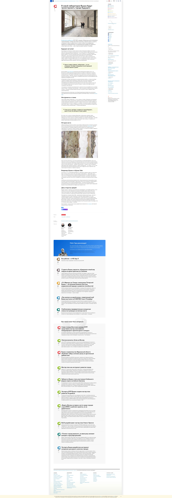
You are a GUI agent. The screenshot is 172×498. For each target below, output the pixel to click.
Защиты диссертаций (82, 478)
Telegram (110, 36)
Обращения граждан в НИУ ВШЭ (58, 481)
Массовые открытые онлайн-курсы (111, 477)
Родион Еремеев (70, 71)
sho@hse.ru (109, 73)
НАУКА (81, 472)
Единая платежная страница (57, 491)
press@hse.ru (110, 90)
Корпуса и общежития (56, 478)
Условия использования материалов (113, 93)
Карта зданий (110, 84)
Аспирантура (68, 481)
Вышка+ (68, 478)
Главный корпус (110, 44)
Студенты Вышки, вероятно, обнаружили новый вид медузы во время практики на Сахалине (78, 270)
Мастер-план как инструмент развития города (76, 367)
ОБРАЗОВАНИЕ (69, 472)
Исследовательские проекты (84, 475)
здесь (100, 496)
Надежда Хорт (90, 126)
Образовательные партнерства (71, 485)
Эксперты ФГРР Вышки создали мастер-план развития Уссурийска (75, 392)
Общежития (109, 69)
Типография (94, 477)
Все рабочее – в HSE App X (70, 259)
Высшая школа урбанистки (67, 40)
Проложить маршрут (111, 85)
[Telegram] (63, 207)
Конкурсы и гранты (82, 481)
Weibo (110, 38)
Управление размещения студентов (113, 70)
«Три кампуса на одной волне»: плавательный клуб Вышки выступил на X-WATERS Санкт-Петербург (77, 298)
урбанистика (68, 216)
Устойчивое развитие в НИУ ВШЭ (58, 476)
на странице (89, 203)
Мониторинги (82, 476)
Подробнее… (71, 253)
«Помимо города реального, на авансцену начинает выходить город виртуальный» (77, 434)
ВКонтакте (110, 33)
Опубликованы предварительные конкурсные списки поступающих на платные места (76, 310)
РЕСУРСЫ (94, 472)
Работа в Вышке (56, 492)
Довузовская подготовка (70, 475)
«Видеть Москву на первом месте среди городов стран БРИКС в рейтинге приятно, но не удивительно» (77, 407)
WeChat (110, 37)
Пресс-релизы (110, 91)
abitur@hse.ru (110, 64)
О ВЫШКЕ (55, 472)
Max (109, 41)
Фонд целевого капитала (57, 482)
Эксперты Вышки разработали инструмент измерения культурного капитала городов (75, 448)
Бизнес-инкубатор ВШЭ (70, 484)
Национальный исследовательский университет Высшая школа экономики (63, 470)
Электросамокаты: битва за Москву (72, 340)
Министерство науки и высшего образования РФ (111, 474)
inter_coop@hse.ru (110, 83)
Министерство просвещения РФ (111, 476)
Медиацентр (95, 478)
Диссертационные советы (83, 477)
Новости (75, 470)
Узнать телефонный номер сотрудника (113, 55)
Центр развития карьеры (70, 483)
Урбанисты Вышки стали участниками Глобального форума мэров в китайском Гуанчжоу (77, 380)
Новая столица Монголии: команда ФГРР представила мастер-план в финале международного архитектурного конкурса (75, 328)
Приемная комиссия (111, 59)
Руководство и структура (57, 475)
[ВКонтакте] (61, 207)
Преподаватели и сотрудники (57, 477)
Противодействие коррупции (57, 483)
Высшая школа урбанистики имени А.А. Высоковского (69, 220)
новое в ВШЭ (63, 216)
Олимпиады (68, 476)
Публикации (94, 481)
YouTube (110, 35)
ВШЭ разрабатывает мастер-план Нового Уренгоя (77, 423)
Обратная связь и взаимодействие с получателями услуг (71, 487)
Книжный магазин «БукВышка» (97, 476)
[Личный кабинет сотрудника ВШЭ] (118, 1)
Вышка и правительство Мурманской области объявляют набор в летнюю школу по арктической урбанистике (77, 353)
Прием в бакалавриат (69, 477)
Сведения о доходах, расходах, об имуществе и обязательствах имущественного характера (58, 485)
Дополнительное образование (71, 482)
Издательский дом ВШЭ (96, 475)
